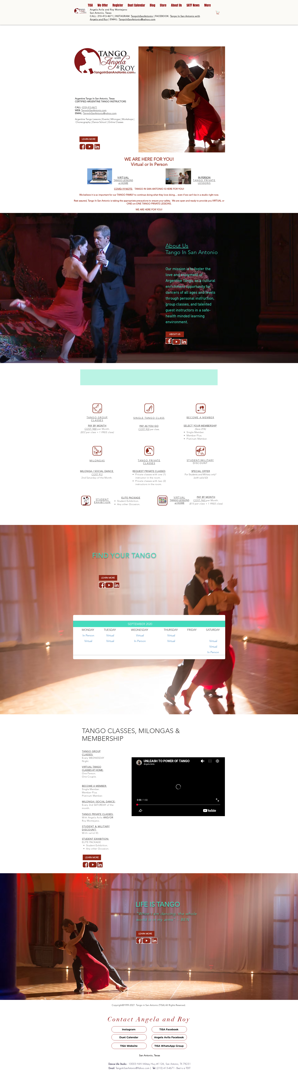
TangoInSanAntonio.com (93, 110)
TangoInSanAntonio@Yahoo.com (132, 1068)
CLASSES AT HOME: (92, 770)
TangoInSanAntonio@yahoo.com (137, 19)
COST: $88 (91, 428)
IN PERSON (204, 177)
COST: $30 (143, 429)
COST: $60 (199, 500)
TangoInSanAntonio (142, 16)
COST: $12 (97, 474)
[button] (218, 12)
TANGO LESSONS (123, 180)
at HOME (123, 183)
